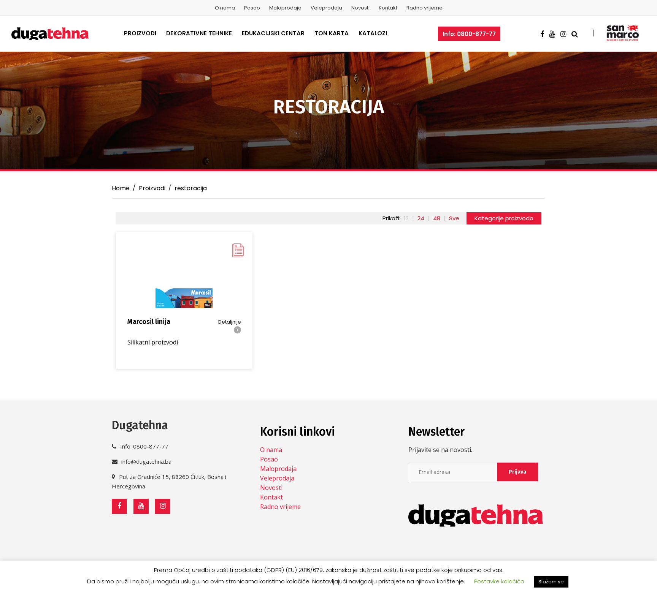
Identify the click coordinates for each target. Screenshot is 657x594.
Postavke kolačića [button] (499, 581)
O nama (225, 7)
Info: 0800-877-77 (469, 34)
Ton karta (331, 33)
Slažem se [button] (551, 581)
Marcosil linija (148, 322)
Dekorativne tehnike (199, 33)
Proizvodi (140, 33)
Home (121, 188)
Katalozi (373, 33)
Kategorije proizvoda (503, 218)
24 (420, 218)
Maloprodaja (285, 7)
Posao (252, 7)
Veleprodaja (326, 7)
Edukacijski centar (273, 33)
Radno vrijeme (424, 7)
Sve (454, 218)
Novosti (360, 7)
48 (436, 218)
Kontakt (388, 7)
